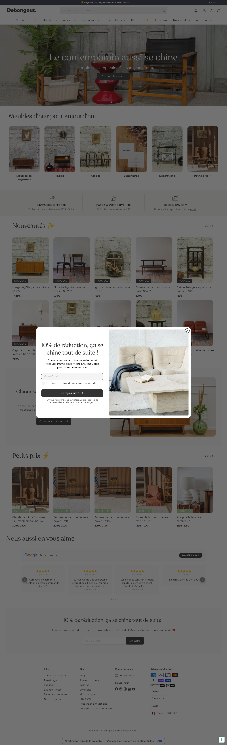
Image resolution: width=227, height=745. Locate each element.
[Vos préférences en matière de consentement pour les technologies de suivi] (222, 740)
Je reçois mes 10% (72, 393)
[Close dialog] (187, 331)
